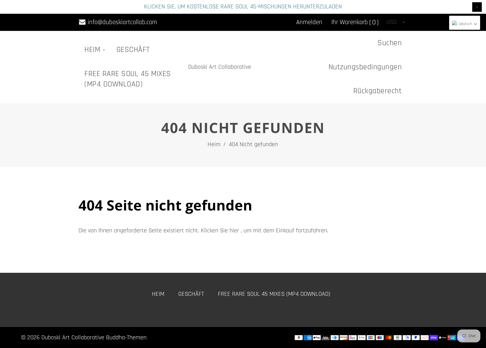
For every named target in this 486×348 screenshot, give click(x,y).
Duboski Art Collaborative (219, 67)
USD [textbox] (391, 22)
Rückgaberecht (377, 91)
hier (234, 231)
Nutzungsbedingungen (365, 67)
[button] (464, 24)
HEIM (93, 50)
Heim (214, 144)
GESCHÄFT (133, 50)
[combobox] (395, 22)
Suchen (389, 43)
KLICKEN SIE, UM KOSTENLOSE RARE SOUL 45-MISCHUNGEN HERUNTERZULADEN (243, 7)
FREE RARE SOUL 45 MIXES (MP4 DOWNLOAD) (127, 79)
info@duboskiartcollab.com (121, 22)
